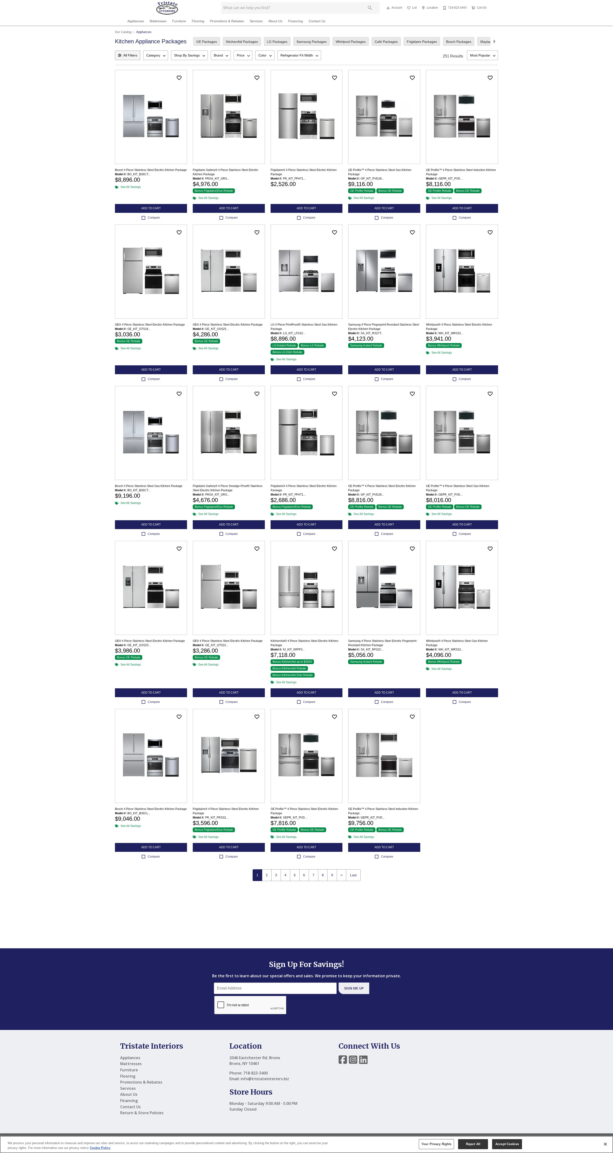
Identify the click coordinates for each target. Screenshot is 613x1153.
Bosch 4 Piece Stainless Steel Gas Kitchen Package (148, 486)
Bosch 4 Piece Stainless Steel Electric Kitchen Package (151, 170)
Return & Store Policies (142, 1112)
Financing (295, 21)
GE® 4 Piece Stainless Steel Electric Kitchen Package (150, 324)
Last (353, 875)
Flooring (198, 21)
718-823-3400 (255, 1073)
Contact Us (317, 21)
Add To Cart (151, 208)
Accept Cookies (507, 1144)
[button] (388, 8)
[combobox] (155, 55)
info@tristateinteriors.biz (265, 1078)
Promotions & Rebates (227, 21)
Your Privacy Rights (436, 1144)
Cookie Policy (100, 1148)
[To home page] (167, 8)
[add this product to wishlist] (179, 78)
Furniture (179, 21)
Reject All (473, 1144)
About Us (275, 21)
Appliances (135, 21)
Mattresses (158, 21)
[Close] (605, 1144)
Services (256, 21)
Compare (154, 217)
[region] (306, 1144)
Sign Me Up (353, 988)
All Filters (130, 55)
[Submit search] (370, 8)
